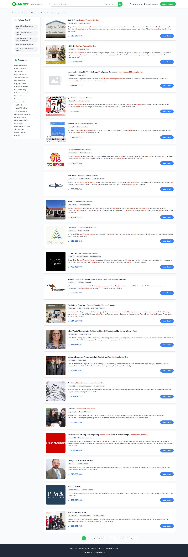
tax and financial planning (24, 44)
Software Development (22, 93)
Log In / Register (168, 4)
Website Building (20, 90)
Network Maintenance (21, 87)
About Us (73, 548)
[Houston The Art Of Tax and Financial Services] (55, 235)
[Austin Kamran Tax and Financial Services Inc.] (55, 132)
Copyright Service (20, 83)
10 (131, 538)
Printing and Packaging (22, 114)
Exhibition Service (20, 117)
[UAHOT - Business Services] (20, 4)
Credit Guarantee (20, 68)
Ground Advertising (21, 108)
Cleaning (17, 135)
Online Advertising (20, 111)
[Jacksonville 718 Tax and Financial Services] (55, 158)
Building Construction (21, 120)
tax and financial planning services (24, 27)
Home (24, 13)
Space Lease (18, 71)
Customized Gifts (20, 102)
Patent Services (19, 80)
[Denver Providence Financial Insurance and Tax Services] (55, 391)
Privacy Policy (84, 548)
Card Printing (18, 105)
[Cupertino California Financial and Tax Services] (55, 417)
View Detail (167, 36)
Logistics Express (20, 99)
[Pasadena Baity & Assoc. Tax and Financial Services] (55, 28)
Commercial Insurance (22, 126)
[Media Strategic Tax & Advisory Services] (55, 469)
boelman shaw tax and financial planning (23, 39)
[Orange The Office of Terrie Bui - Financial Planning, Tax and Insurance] (55, 313)
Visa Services (19, 129)
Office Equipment (20, 74)
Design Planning (20, 132)
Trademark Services (21, 77)
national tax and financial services (24, 49)
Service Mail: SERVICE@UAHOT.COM (104, 548)
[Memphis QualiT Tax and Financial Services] (55, 106)
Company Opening (20, 65)
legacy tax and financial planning (24, 33)
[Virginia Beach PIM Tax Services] (55, 495)
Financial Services (20, 96)
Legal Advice (18, 123)
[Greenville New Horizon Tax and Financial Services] (55, 184)
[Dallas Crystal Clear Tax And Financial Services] (55, 261)
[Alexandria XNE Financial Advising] (55, 520)
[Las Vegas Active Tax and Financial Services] (55, 209)
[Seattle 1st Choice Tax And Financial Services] (55, 54)
